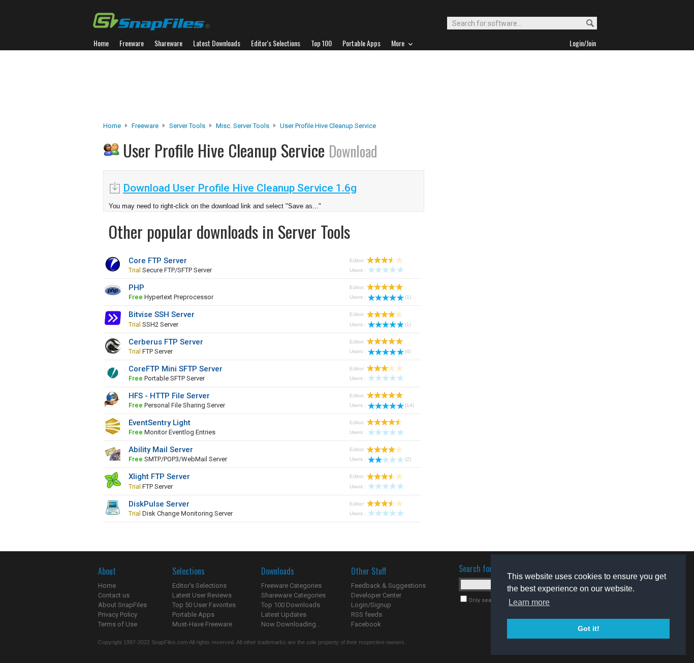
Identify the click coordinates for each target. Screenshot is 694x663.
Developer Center (376, 595)
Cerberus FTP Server (166, 341)
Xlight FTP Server (159, 476)
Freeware (145, 126)
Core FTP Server (158, 260)
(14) (409, 405)
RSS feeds (366, 614)
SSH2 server (153, 324)
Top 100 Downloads (290, 605)
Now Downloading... (291, 624)
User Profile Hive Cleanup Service (328, 126)
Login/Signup (371, 605)
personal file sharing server (177, 405)
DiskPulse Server (159, 504)
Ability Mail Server (161, 449)
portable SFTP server (167, 378)
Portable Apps (193, 614)
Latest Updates (283, 614)
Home (112, 126)
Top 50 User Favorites (204, 605)
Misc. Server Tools (242, 126)
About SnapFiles (122, 605)
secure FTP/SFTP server (170, 270)
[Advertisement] (347, 86)
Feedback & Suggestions (388, 585)
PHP (136, 287)
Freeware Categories (291, 585)
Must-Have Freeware (202, 624)
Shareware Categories (293, 595)
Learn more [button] (529, 602)
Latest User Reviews (202, 595)
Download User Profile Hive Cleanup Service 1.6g (240, 188)
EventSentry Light (160, 422)
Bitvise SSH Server (162, 314)
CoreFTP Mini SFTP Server (176, 368)
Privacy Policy (117, 614)
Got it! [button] (589, 628)
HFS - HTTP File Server (169, 395)
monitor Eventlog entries (172, 432)
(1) (408, 297)
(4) (408, 351)
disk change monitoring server (181, 513)
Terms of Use (117, 624)
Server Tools (187, 126)
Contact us (114, 595)
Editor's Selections (199, 585)
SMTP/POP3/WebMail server (178, 459)
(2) (408, 459)
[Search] (585, 23)
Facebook (366, 624)
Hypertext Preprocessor (171, 297)
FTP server (151, 351)
